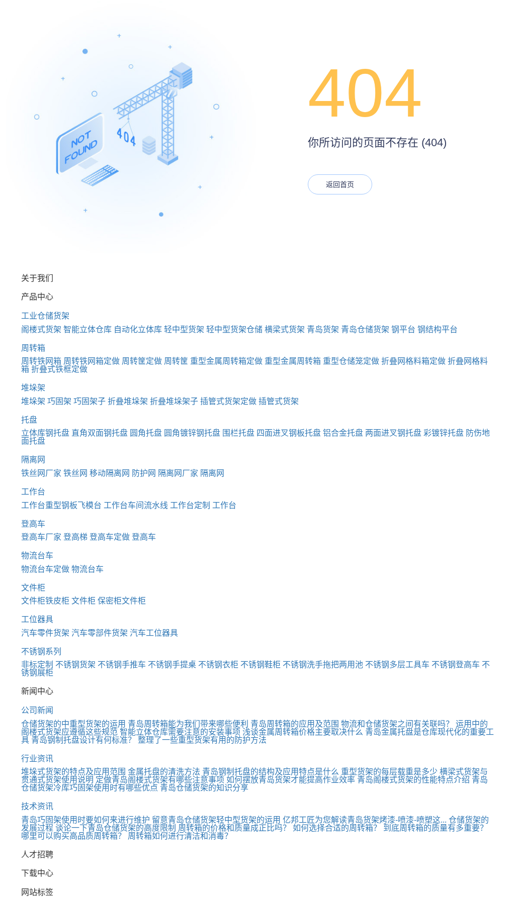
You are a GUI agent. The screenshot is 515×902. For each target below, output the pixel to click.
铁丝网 (75, 473)
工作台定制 (190, 505)
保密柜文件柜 (122, 600)
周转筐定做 (142, 361)
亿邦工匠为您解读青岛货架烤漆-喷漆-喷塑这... (365, 820)
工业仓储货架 (45, 316)
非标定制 (37, 664)
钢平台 (403, 329)
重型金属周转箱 (293, 361)
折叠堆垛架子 (174, 401)
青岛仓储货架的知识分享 (204, 787)
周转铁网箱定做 (91, 361)
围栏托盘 (238, 433)
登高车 (33, 524)
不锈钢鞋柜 (260, 664)
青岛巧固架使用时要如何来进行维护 (85, 820)
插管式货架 (279, 401)
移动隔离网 (110, 473)
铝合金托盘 (343, 433)
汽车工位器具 (154, 633)
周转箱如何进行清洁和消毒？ (180, 836)
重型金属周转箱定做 (226, 361)
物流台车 (37, 555)
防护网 (144, 473)
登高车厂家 (41, 537)
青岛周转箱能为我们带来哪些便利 (188, 724)
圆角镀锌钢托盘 (192, 433)
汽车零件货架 (45, 633)
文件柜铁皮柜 (45, 600)
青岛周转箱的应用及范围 (294, 724)
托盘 (29, 420)
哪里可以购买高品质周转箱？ (73, 836)
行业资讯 (37, 758)
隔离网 (33, 459)
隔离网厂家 (178, 473)
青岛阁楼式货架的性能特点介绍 (413, 779)
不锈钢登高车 (456, 664)
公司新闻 (37, 710)
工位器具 (37, 619)
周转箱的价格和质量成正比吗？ (234, 828)
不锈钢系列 (41, 651)
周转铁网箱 (41, 361)
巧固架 (59, 401)
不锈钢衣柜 (218, 664)
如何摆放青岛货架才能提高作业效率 (290, 779)
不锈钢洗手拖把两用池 (323, 664)
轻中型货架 (184, 329)
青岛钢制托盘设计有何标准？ (83, 740)
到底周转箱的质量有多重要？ (435, 828)
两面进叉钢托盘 (393, 433)
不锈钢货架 (75, 664)
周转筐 (176, 361)
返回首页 (340, 184)
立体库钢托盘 (45, 433)
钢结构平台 (437, 329)
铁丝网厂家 (41, 473)
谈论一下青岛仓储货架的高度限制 (115, 828)
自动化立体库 (138, 329)
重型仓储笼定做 (351, 361)
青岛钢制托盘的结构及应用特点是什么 (270, 771)
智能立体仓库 (87, 329)
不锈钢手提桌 (172, 664)
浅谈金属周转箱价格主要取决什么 (302, 732)
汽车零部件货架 (99, 633)
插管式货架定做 (228, 401)
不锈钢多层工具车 (397, 664)
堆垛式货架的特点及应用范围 (73, 771)
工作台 (33, 491)
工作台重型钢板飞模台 (61, 505)
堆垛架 (33, 387)
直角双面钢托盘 (99, 433)
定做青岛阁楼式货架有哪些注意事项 (160, 779)
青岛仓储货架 (365, 329)
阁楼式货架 (41, 329)
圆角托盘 (146, 433)
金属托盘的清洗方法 (164, 771)
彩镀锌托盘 (443, 433)
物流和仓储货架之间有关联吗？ (397, 724)
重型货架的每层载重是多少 (389, 771)
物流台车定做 (45, 569)
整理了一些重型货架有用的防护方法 (202, 740)
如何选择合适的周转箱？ (337, 828)
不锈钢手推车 (122, 664)
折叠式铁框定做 (59, 369)
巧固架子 (89, 401)
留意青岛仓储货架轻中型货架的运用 (216, 820)
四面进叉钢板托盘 (288, 433)
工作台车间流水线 (136, 505)
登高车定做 (110, 537)
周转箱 (33, 348)
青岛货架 (323, 329)
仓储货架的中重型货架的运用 (73, 724)
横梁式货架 (285, 329)
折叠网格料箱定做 (413, 361)
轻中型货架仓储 (234, 329)
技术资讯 (37, 806)
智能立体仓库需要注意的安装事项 (180, 732)
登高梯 (75, 537)
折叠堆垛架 (128, 401)
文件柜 (33, 587)
